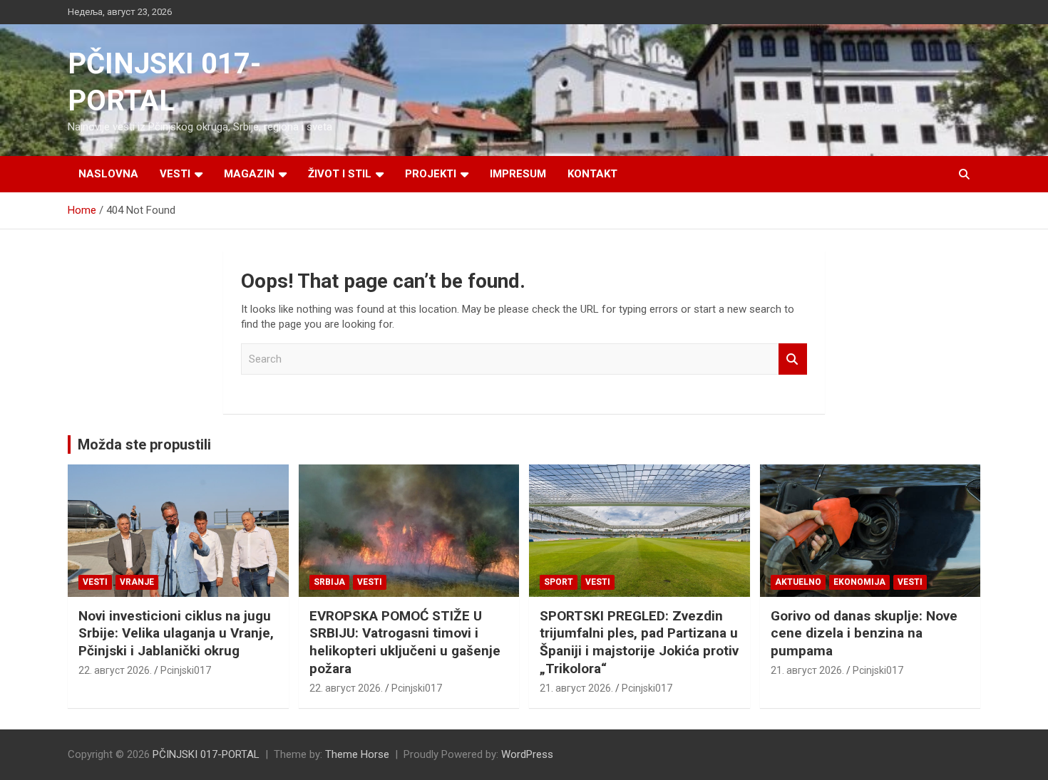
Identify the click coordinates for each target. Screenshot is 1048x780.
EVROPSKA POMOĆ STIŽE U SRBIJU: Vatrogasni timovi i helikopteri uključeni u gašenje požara (404, 642)
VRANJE (137, 582)
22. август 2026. (115, 670)
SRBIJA (329, 582)
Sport (558, 582)
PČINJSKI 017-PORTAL (206, 754)
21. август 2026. (576, 688)
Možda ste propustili (144, 444)
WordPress (527, 754)
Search (793, 359)
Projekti (430, 173)
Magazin (249, 173)
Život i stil (339, 173)
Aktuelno (798, 582)
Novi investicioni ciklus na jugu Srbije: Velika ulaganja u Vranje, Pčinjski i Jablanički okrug (176, 633)
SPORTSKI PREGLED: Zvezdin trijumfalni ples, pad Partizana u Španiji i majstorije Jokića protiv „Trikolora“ (639, 642)
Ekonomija (859, 582)
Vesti (175, 173)
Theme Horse (357, 754)
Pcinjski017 (185, 670)
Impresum (518, 173)
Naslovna (108, 173)
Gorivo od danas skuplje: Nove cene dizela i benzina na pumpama (864, 633)
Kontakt (592, 173)
